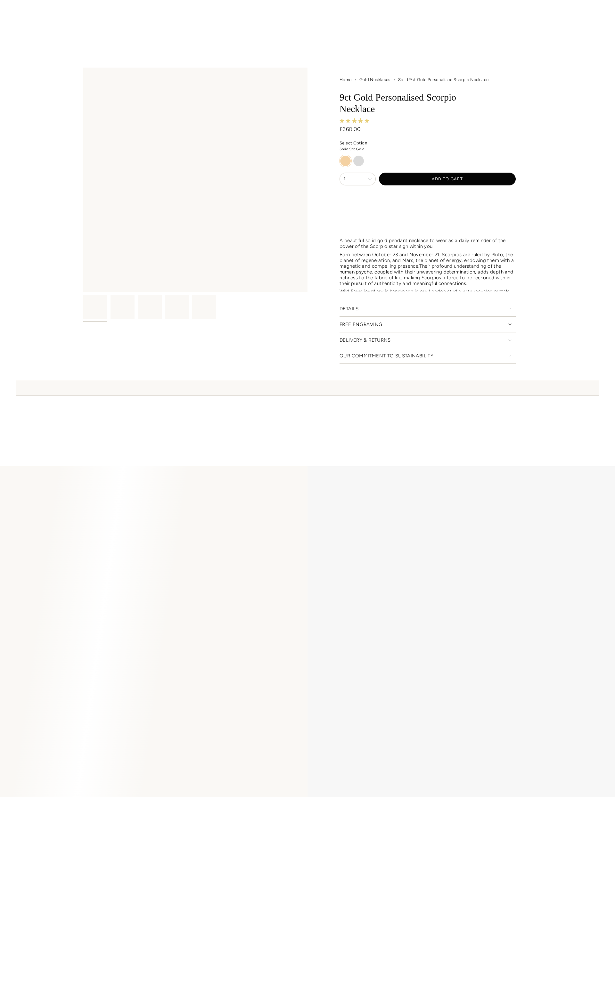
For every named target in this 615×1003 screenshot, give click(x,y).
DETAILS (349, 309)
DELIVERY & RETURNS (365, 340)
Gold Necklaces (374, 79)
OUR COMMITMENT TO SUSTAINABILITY (386, 356)
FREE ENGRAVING (361, 324)
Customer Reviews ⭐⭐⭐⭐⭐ (132, 811)
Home (346, 79)
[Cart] (595, 13)
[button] (160, 29)
